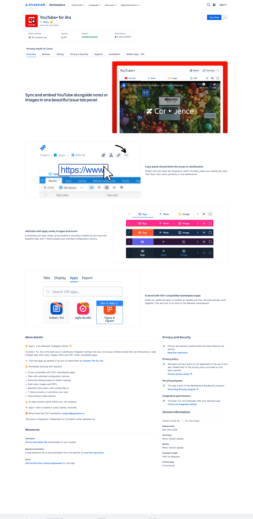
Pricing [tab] (60, 54)
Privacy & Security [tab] (79, 54)
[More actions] (225, 17)
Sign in (223, 4)
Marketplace (57, 5)
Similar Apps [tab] (135, 54)
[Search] (208, 4)
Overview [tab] (31, 54)
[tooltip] (51, 22)
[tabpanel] (126, 266)
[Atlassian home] (35, 4)
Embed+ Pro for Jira (93, 360)
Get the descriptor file (36, 442)
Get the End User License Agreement (43, 463)
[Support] (214, 5)
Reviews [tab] (46, 54)
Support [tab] (98, 54)
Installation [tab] (114, 54)
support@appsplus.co (73, 413)
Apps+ (46, 22)
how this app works (94, 452)
